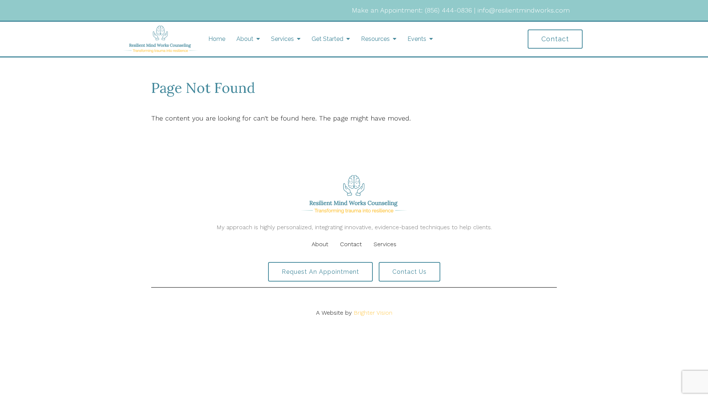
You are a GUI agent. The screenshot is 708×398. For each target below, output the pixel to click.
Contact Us (409, 271)
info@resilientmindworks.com (524, 10)
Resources (375, 38)
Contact (555, 39)
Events (416, 38)
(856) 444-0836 (448, 10)
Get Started (327, 38)
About (244, 38)
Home (216, 38)
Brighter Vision (373, 312)
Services (282, 38)
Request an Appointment (320, 271)
